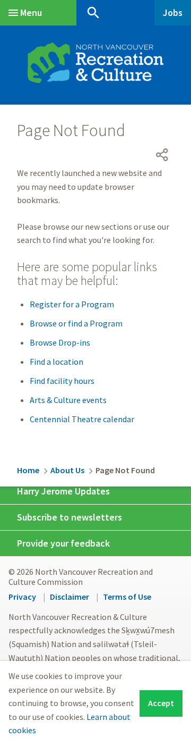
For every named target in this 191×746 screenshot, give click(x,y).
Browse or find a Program (76, 323)
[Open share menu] (162, 154)
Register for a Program (72, 304)
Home (28, 470)
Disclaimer (69, 596)
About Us (67, 470)
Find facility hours (62, 380)
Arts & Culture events (68, 400)
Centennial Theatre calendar (82, 419)
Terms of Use (127, 596)
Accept (161, 703)
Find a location (56, 361)
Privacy (22, 596)
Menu (31, 12)
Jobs (173, 12)
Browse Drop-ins (60, 342)
